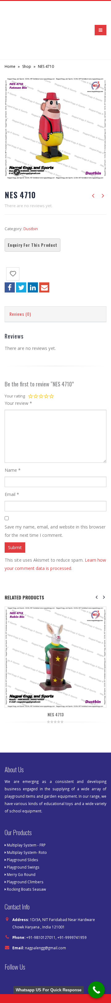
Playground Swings (23, 867)
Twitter (21, 287)
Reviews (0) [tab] (20, 314)
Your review (18, 403)
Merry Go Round (21, 874)
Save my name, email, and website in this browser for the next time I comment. (55, 531)
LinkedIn (33, 287)
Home (10, 66)
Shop (26, 66)
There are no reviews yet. (28, 205)
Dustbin (30, 228)
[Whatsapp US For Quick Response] (96, 990)
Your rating (15, 396)
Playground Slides (22, 859)
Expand (17, 172)
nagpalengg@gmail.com (45, 947)
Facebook (10, 287)
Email (44, 287)
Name (13, 470)
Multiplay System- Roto (27, 852)
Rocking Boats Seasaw (26, 889)
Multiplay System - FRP (26, 844)
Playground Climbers (25, 881)
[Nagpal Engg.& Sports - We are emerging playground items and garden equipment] (22, 30)
